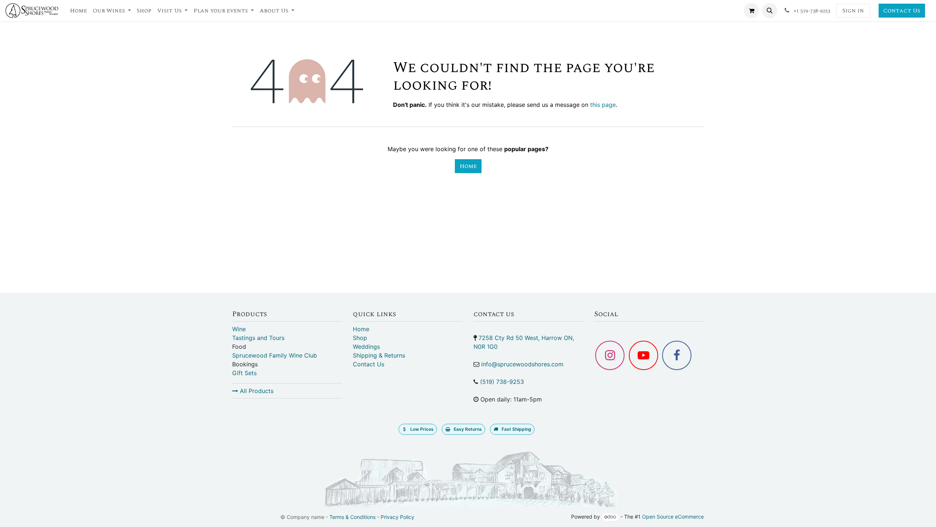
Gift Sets (244, 373)
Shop (360, 337)
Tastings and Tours (258, 337)
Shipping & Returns (379, 355)
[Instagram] (609, 355)
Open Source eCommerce (673, 516)
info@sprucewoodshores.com (522, 364)
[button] (769, 10)
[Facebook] (676, 355)
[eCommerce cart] (751, 10)
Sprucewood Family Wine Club (274, 355)
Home (468, 166)
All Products (255, 391)
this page (603, 104)
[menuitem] (78, 10)
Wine (239, 329)
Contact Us (901, 10)
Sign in (853, 10)
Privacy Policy (397, 517)
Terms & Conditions (352, 517)
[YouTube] (643, 355)
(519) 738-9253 (502, 381)
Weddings (366, 346)
